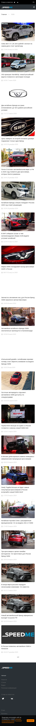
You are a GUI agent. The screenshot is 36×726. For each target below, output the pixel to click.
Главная (4, 14)
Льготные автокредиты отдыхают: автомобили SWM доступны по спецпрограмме (13, 395)
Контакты (4, 713)
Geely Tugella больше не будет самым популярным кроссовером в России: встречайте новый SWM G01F (15, 490)
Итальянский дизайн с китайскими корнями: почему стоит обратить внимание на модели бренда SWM (17, 361)
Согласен (30, 720)
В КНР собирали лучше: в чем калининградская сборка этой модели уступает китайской (15, 236)
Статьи (3, 682)
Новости (4, 679)
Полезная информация (8, 688)
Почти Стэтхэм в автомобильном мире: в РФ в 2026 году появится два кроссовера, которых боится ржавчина (17, 172)
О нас (3, 710)
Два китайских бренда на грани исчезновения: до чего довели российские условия (16, 108)
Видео (3, 685)
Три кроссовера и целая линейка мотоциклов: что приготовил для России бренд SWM (16, 554)
